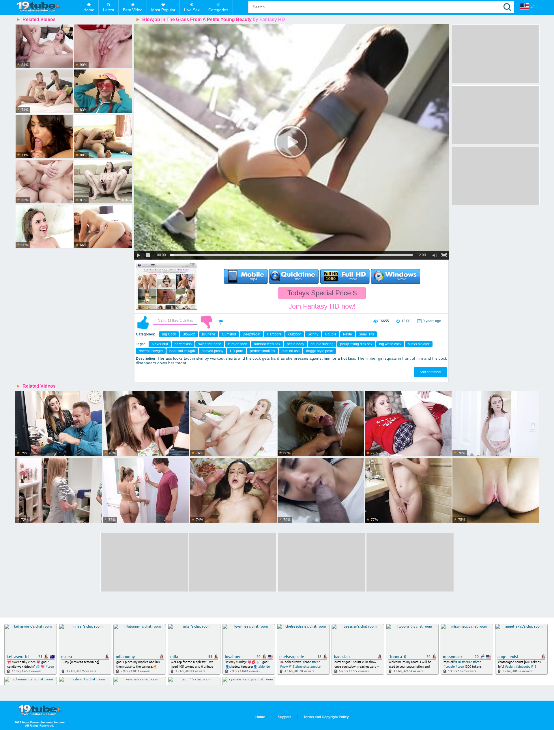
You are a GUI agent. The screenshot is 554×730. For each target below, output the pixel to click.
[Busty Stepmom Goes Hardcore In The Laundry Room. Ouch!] (58, 490)
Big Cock (169, 334)
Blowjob (189, 334)
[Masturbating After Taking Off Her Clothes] (103, 91)
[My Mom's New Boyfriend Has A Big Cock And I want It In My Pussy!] (495, 424)
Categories (218, 9)
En (532, 6)
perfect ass (183, 344)
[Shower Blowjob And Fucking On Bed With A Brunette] (44, 46)
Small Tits (366, 334)
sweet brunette (209, 344)
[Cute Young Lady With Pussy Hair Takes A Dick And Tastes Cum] (233, 424)
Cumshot (229, 334)
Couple (330, 334)
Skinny (313, 334)
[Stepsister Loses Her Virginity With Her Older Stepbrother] (103, 46)
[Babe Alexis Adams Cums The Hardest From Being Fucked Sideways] (103, 227)
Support (284, 717)
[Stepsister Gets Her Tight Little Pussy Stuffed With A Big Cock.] (495, 490)
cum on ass (291, 351)
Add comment (430, 372)
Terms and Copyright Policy (326, 717)
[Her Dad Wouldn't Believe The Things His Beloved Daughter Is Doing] (146, 490)
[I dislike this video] (206, 322)
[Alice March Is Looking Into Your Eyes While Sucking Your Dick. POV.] (408, 490)
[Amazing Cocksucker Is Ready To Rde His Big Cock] (44, 137)
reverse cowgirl (151, 351)
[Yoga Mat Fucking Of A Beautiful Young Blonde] (103, 137)
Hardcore (274, 334)
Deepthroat (251, 334)
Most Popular (163, 9)
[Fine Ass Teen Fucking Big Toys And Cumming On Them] (103, 182)
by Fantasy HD (269, 19)
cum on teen (237, 344)
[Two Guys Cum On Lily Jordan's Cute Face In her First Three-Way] (233, 490)
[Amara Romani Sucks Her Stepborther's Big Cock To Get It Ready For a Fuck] (321, 490)
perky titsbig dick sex (356, 344)
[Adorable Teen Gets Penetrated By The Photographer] (44, 182)
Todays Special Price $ (322, 293)
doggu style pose (319, 351)
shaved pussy (212, 351)
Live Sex (192, 9)
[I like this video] (143, 322)
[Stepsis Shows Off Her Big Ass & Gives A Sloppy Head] (321, 424)
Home (88, 9)
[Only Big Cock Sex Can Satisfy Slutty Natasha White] (44, 227)
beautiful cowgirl (182, 351)
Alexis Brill (159, 344)
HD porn (236, 351)
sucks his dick (419, 344)
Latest (108, 9)
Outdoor (294, 334)
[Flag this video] (221, 322)
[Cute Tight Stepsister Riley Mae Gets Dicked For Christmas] (408, 424)
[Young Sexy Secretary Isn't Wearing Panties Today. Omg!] (58, 424)
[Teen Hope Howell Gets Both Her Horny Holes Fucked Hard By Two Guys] (146, 424)
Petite (347, 334)
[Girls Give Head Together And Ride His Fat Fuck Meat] (44, 91)
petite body (295, 344)
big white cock (390, 344)
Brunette (208, 334)
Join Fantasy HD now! (322, 306)
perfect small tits (262, 351)
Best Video (133, 9)
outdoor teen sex (267, 344)
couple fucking (322, 344)
